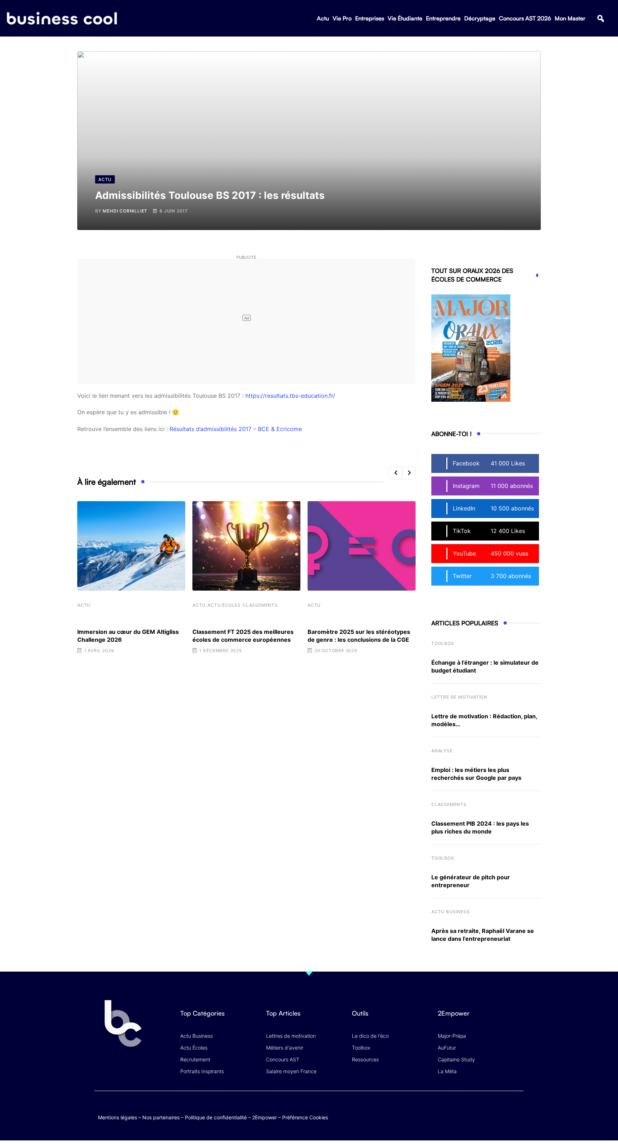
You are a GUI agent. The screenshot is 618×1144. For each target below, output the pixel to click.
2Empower (264, 1117)
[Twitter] (461, 1110)
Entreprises (369, 18)
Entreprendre (443, 18)
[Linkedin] (516, 1115)
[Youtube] (488, 1110)
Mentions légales (117, 1117)
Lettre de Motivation (459, 697)
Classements (260, 605)
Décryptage (479, 18)
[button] (601, 18)
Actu (323, 18)
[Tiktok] (502, 1110)
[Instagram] (516, 1110)
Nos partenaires (161, 1117)
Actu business (450, 911)
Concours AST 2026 (525, 18)
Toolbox (442, 643)
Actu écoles (224, 605)
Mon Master (570, 18)
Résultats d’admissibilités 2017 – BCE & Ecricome (236, 428)
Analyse (442, 750)
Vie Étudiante (405, 18)
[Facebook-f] (474, 1110)
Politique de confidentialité (216, 1117)
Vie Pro (342, 18)
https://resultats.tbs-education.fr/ (290, 395)
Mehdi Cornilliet (125, 211)
